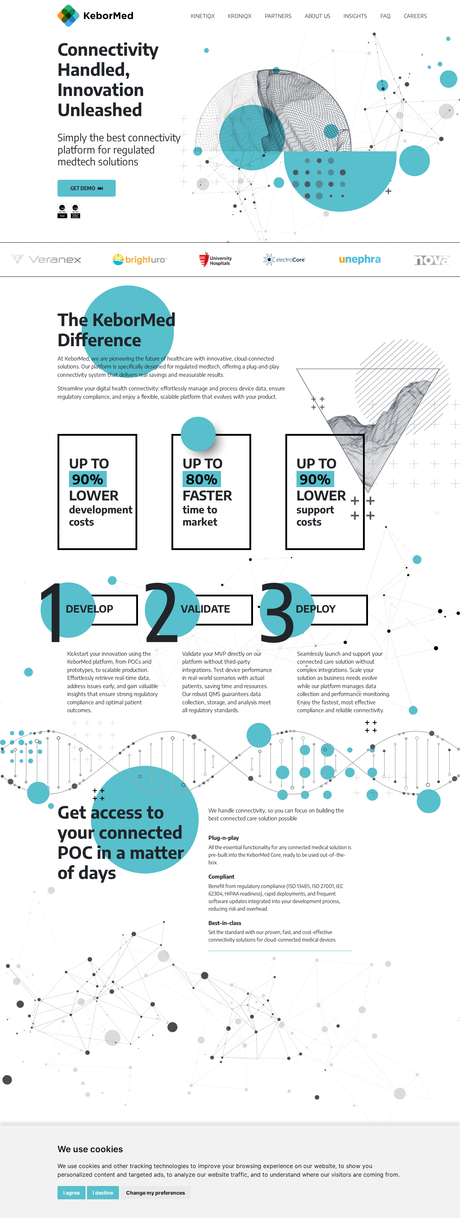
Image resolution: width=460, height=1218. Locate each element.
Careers (415, 16)
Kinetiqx (203, 16)
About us (317, 16)
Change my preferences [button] (155, 1193)
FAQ (386, 16)
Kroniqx (239, 16)
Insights (355, 16)
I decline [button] (103, 1193)
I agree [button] (71, 1193)
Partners (278, 16)
